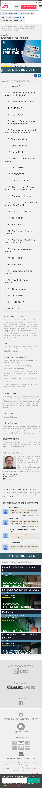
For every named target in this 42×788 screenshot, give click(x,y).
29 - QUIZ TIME (15, 295)
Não (16, 7)
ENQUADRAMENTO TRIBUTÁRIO (12, 17)
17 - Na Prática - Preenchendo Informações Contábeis (21, 203)
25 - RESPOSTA (16, 264)
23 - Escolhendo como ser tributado (19, 250)
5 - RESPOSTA (15, 114)
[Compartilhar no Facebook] (35, 75)
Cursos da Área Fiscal (26, 13)
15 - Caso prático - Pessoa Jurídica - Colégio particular (19, 188)
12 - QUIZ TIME (15, 167)
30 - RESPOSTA (16, 302)
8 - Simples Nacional (18, 139)
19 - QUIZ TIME (15, 218)
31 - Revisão (14, 308)
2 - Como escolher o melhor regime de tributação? (20, 94)
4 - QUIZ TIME (15, 108)
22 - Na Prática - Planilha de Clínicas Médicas (20, 241)
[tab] (21, 86)
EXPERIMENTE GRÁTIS (21, 69)
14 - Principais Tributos (19, 180)
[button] (1, 70)
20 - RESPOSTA (16, 224)
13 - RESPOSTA (16, 174)
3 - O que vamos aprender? (21, 101)
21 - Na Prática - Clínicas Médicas (18, 232)
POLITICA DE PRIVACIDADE (14, 785)
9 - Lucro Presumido (18, 145)
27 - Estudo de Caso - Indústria (17, 281)
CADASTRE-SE (35, 773)
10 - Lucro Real (15, 152)
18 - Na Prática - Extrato (19, 211)
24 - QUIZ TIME (15, 258)
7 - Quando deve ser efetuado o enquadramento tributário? (21, 131)
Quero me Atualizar (28, 7)
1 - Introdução (14, 86)
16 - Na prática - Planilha (20, 196)
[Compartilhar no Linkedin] (39, 75)
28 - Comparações (17, 289)
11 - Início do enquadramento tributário (20, 159)
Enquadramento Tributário (33, 515)
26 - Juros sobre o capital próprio (18, 272)
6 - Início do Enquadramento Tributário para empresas (20, 122)
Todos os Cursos (11, 13)
